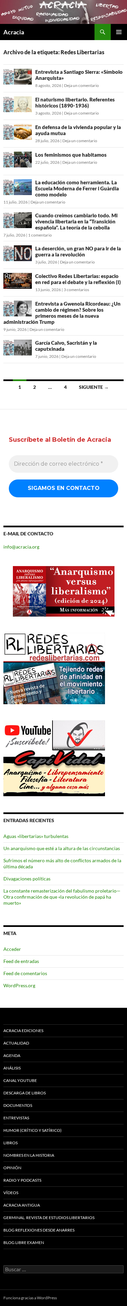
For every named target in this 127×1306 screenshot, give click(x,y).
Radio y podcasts (22, 1180)
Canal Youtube (20, 1080)
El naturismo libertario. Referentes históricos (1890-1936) (75, 102)
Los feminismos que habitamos (71, 155)
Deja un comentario (81, 85)
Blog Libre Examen (23, 1242)
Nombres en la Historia (28, 1155)
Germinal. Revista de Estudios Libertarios (48, 1217)
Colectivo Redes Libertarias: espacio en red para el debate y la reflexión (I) (78, 279)
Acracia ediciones (23, 1030)
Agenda (11, 1055)
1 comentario (40, 235)
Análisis (12, 1067)
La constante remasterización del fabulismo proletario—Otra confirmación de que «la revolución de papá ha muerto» (62, 897)
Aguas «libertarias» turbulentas (35, 836)
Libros (10, 1142)
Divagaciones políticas (26, 878)
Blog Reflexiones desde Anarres (39, 1230)
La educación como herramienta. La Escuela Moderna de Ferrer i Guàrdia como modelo (77, 188)
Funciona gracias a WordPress (30, 1297)
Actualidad (16, 1043)
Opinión (12, 1167)
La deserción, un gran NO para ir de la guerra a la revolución (78, 251)
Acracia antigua (21, 1205)
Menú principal (119, 32)
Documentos (17, 1105)
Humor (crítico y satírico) (32, 1130)
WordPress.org (19, 985)
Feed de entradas (21, 961)
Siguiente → (94, 387)
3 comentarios (76, 289)
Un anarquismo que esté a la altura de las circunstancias (61, 848)
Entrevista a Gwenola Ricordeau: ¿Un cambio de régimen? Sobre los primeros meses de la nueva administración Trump (62, 313)
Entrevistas (16, 1117)
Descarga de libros (24, 1092)
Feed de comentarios (25, 973)
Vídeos (10, 1192)
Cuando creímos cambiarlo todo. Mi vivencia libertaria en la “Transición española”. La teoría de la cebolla (76, 221)
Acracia (13, 32)
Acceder (12, 949)
